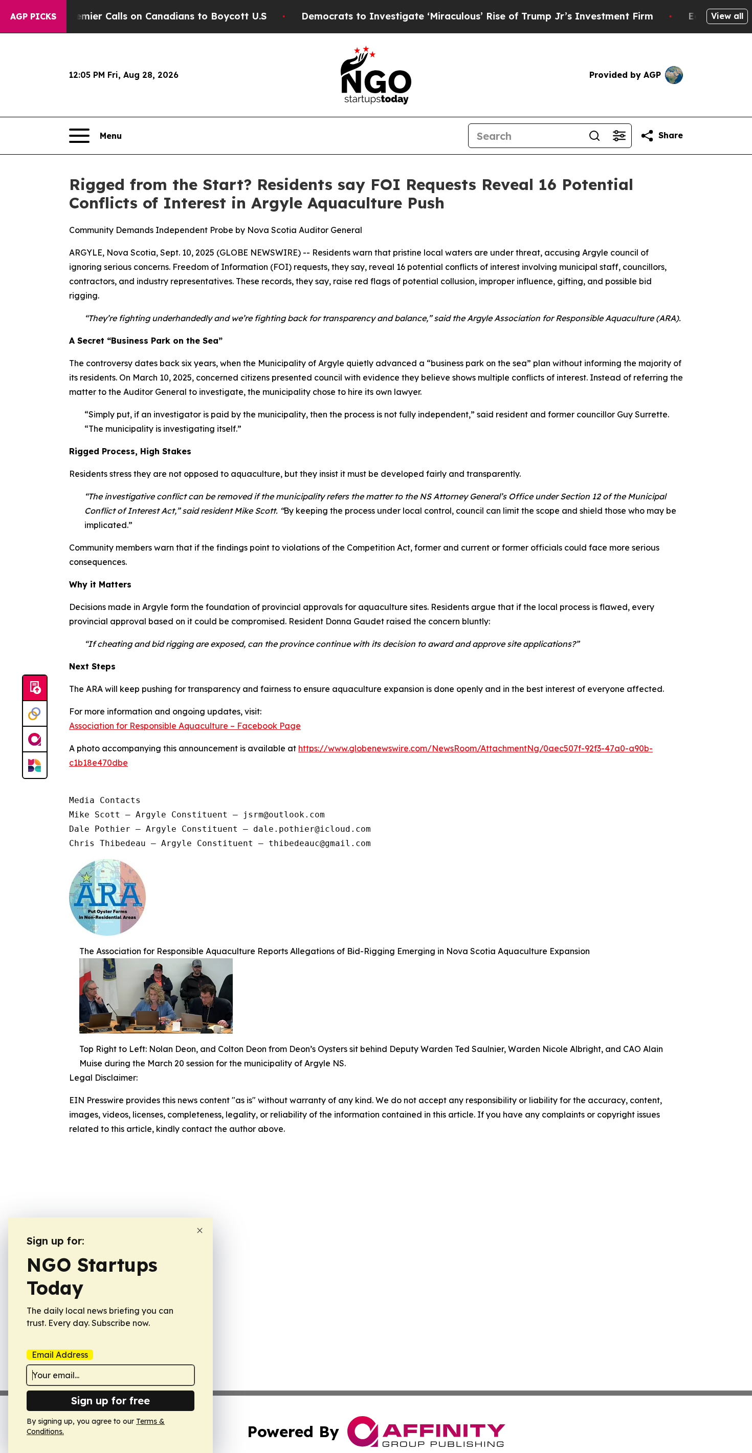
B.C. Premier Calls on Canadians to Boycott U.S (156, 16)
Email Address (60, 1355)
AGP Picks (33, 16)
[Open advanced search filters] (619, 136)
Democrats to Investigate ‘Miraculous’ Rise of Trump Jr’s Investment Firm (477, 16)
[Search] (594, 136)
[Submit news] (35, 688)
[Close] (200, 1230)
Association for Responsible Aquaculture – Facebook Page (185, 726)
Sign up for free (110, 1400)
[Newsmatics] (35, 765)
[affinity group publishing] (35, 739)
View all (727, 16)
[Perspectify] (35, 714)
